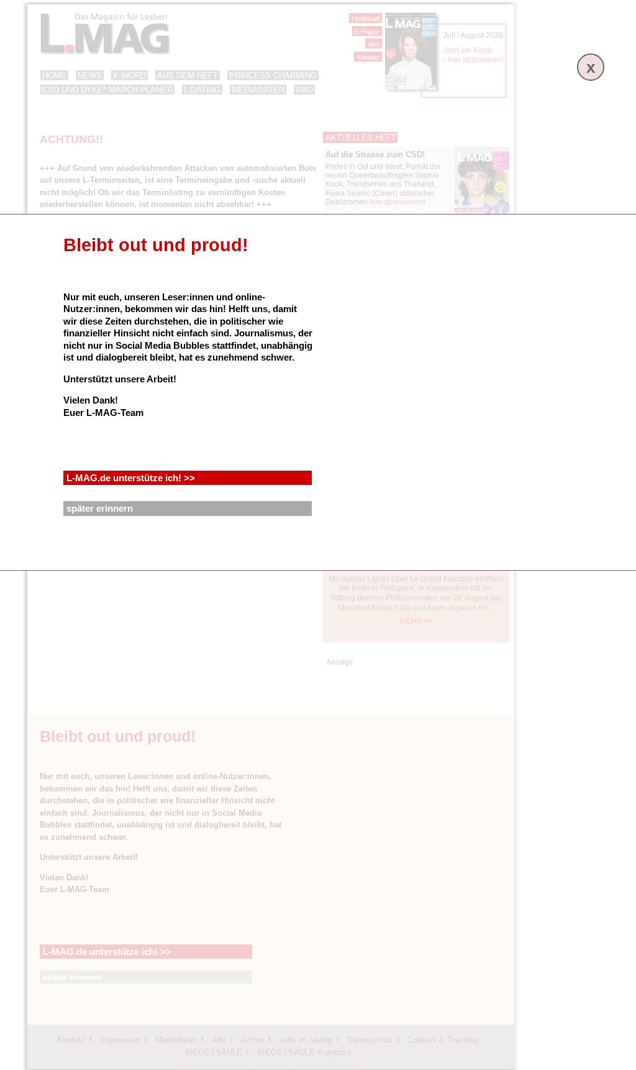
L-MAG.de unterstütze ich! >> (130, 478)
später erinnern (99, 508)
